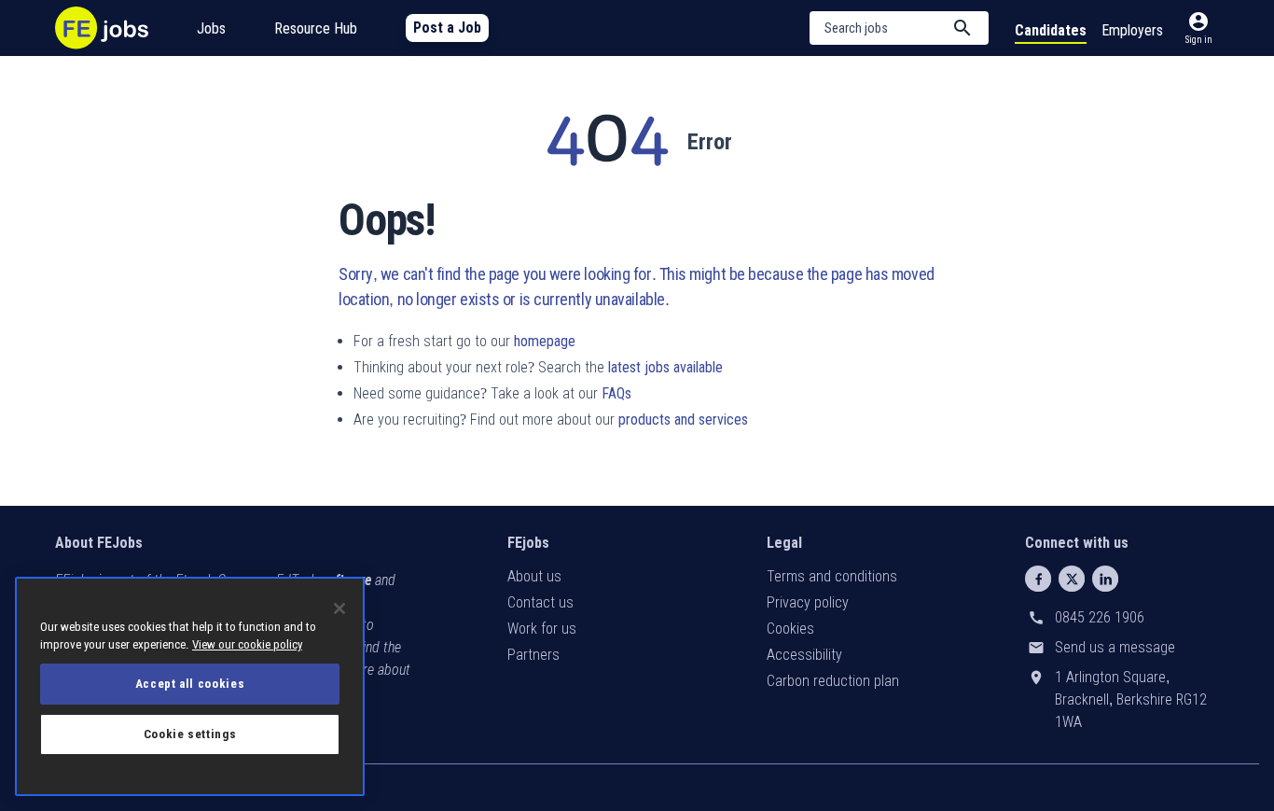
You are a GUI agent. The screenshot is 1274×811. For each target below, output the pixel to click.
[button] (899, 28)
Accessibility (804, 655)
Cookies (790, 628)
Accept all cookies (190, 684)
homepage (544, 341)
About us (534, 576)
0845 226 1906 (1099, 617)
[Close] (339, 608)
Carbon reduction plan (833, 681)
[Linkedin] (1105, 579)
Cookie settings (190, 734)
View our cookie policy (247, 644)
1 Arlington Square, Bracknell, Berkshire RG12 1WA (1131, 699)
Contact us (540, 602)
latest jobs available (665, 367)
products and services (683, 419)
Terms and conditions (832, 576)
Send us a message (1115, 647)
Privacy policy (808, 602)
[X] (1072, 579)
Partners (533, 655)
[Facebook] (1038, 579)
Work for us (541, 628)
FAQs (616, 393)
